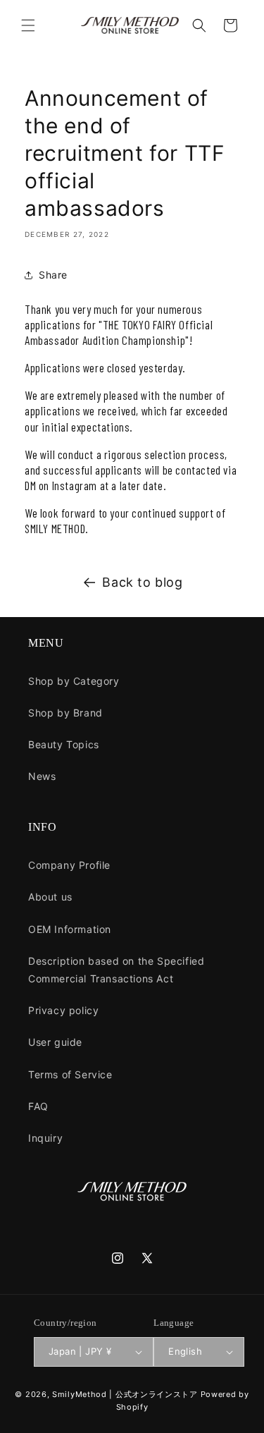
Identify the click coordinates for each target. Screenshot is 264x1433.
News (42, 776)
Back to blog (142, 582)
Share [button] (53, 275)
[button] (28, 25)
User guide (55, 1042)
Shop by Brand (65, 713)
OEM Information (69, 929)
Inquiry (45, 1138)
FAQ (38, 1106)
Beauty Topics (63, 744)
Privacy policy (63, 1010)
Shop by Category (74, 681)
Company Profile (69, 865)
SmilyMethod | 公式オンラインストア (125, 1394)
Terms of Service (70, 1074)
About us (50, 897)
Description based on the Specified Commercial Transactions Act (116, 969)
